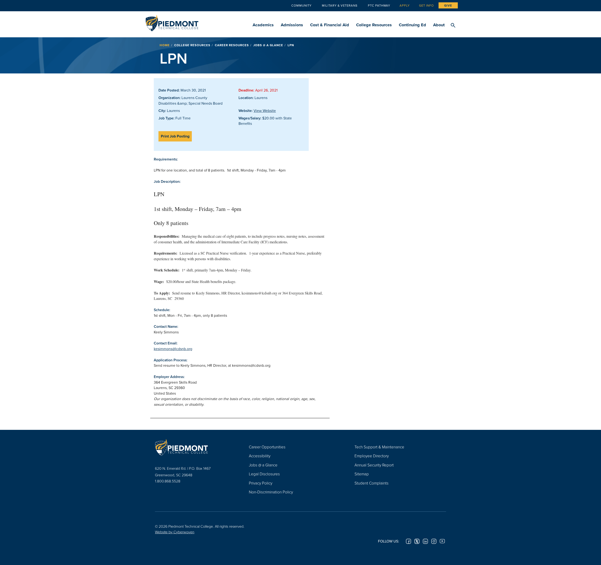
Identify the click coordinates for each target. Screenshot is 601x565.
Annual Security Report (374, 465)
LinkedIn (425, 541)
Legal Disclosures (264, 474)
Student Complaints (371, 483)
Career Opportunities (267, 447)
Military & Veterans (340, 5)
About (439, 25)
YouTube (442, 541)
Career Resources (232, 45)
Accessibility (259, 455)
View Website (265, 110)
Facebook (408, 541)
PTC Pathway (379, 5)
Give (448, 5)
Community (301, 5)
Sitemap (361, 474)
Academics (263, 25)
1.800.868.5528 (167, 481)
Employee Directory (371, 455)
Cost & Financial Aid (329, 25)
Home (165, 45)
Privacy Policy (260, 483)
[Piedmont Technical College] (195, 447)
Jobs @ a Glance (268, 45)
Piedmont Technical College (172, 22)
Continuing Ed (412, 25)
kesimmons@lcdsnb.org (173, 348)
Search (453, 25)
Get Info (426, 5)
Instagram (433, 541)
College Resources (374, 25)
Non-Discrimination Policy (271, 492)
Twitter (417, 541)
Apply (405, 5)
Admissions (292, 25)
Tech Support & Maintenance (379, 447)
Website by (174, 531)
